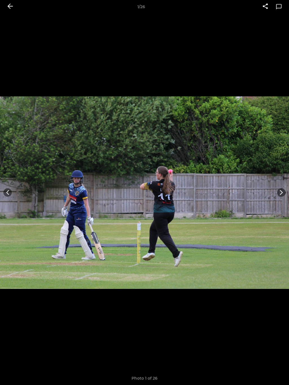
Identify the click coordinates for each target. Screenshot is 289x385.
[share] (265, 7)
